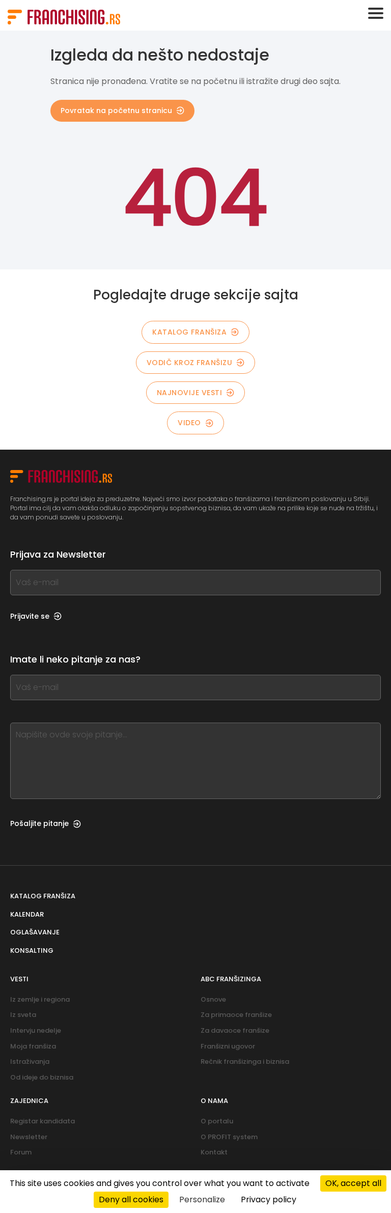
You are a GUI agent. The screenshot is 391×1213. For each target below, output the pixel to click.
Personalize (202, 1199)
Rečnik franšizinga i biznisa (245, 1061)
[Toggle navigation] (375, 13)
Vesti (19, 979)
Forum (21, 1152)
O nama (214, 1101)
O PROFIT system (229, 1137)
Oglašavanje (35, 932)
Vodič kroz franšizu (190, 362)
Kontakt (214, 1152)
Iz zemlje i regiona (40, 999)
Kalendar (27, 914)
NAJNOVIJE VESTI (189, 393)
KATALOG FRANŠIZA (189, 332)
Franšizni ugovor (228, 1046)
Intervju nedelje (35, 1030)
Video (189, 423)
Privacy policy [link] (268, 1199)
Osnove (213, 999)
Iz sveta (23, 1014)
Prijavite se (29, 616)
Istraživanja (29, 1061)
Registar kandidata (42, 1121)
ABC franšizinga (231, 979)
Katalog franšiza (42, 896)
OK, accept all (353, 1183)
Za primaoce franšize (236, 1014)
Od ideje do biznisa (41, 1077)
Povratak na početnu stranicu (116, 110)
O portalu (217, 1121)
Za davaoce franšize (235, 1030)
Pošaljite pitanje (39, 823)
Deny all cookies (131, 1199)
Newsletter (28, 1137)
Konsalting (31, 950)
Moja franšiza (33, 1046)
